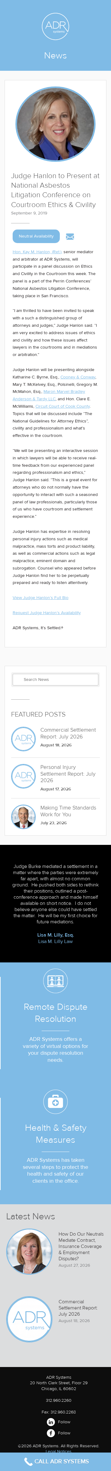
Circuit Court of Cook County (62, 406)
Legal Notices (59, 1451)
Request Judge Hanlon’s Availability (47, 612)
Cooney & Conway (77, 377)
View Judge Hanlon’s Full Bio (40, 597)
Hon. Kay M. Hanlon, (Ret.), (37, 251)
